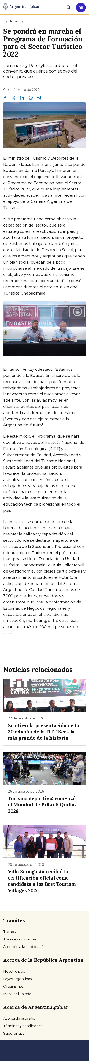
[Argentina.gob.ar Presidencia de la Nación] (21, 7)
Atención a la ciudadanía (23, 947)
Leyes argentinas (17, 979)
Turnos (9, 932)
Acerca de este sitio (19, 1018)
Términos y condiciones (22, 1026)
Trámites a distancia (19, 939)
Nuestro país (14, 971)
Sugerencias (13, 1033)
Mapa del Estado (17, 994)
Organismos (13, 986)
